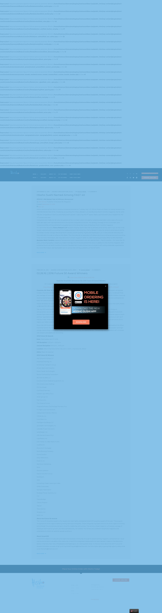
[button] (81, 322)
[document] (81, 306)
